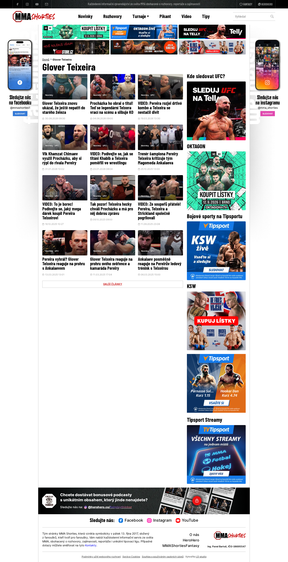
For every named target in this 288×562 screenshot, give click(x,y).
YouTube (190, 521)
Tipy (206, 16)
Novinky (85, 16)
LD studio (201, 557)
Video (186, 16)
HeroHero (191, 540)
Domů (45, 60)
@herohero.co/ (110, 507)
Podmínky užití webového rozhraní (101, 557)
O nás (194, 535)
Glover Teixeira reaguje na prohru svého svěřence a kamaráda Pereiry (111, 264)
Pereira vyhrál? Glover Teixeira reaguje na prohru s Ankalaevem (63, 264)
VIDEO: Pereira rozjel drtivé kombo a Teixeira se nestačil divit (160, 108)
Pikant (165, 16)
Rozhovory (112, 16)
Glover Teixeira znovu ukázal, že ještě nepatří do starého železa (63, 108)
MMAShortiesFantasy (180, 546)
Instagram (162, 521)
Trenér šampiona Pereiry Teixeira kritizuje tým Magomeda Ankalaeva (158, 159)
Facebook (134, 521)
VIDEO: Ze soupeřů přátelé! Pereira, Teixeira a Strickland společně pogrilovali (159, 211)
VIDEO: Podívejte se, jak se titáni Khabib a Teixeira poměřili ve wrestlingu (111, 159)
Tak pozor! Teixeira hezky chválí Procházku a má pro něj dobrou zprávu (111, 209)
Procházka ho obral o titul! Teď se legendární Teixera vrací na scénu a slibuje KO (111, 108)
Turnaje (139, 16)
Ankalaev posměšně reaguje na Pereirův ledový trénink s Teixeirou (159, 264)
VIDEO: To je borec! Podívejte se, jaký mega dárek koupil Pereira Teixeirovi (61, 211)
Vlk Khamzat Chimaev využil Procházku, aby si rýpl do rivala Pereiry (62, 159)
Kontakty (90, 545)
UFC (105, 95)
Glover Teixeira (62, 60)
